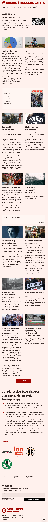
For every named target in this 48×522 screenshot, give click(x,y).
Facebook (14, 517)
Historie (29, 7)
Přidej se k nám (5, 517)
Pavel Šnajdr (9, 132)
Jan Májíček (12, 17)
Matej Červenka (34, 53)
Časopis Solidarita (16, 477)
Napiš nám (4, 515)
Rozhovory (20, 7)
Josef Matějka (33, 132)
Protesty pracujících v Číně (11, 188)
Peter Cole (32, 335)
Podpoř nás (4, 519)
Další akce (41, 222)
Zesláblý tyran (8, 14)
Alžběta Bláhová (10, 297)
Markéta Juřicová (32, 243)
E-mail (4, 493)
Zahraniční (14, 7)
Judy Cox (30, 192)
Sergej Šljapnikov (12, 190)
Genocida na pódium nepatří (34, 292)
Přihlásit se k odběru (33, 499)
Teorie (25, 7)
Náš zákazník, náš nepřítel (33, 241)
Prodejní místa (7, 99)
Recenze (34, 7)
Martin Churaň (11, 56)
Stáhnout (6, 96)
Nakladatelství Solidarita (29, 477)
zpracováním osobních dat (8, 499)
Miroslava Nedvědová (35, 295)
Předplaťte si (7, 101)
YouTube (21, 515)
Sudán (27, 51)
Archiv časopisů (8, 103)
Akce (5, 477)
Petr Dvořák (9, 245)
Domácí (8, 7)
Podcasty (21, 517)
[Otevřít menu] (44, 519)
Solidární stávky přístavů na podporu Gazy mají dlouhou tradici (33, 330)
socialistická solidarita (25, 3)
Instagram (14, 515)
